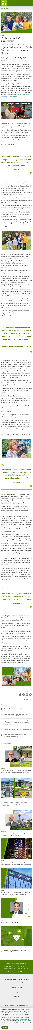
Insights (3, 831)
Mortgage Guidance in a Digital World (14, 708)
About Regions (20, 963)
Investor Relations (9, 966)
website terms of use (23, 1020)
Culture (3, 35)
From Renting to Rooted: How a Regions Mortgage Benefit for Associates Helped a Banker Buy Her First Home (16, 772)
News (2, 800)
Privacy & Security (21, 966)
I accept (5, 1027)
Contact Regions (10, 971)
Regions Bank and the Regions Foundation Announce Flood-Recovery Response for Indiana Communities (15, 803)
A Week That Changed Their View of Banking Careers (18, 729)
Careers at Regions (22, 971)
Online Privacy (22, 968)
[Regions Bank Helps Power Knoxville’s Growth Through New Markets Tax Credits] (16, 820)
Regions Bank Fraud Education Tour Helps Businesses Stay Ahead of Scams (13, 951)
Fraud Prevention (6, 948)
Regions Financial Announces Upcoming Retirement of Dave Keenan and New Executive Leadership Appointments (18, 722)
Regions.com (9, 963)
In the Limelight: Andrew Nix (9, 922)
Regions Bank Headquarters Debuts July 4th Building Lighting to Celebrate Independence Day (16, 864)
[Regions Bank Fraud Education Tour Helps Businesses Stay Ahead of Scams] (16, 936)
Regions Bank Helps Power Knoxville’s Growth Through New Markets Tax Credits (16, 715)
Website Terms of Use (9, 968)
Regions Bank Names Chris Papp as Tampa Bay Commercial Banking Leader (16, 735)
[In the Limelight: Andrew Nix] (16, 908)
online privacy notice (7, 1024)
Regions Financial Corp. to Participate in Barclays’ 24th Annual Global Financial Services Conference (16, 893)
